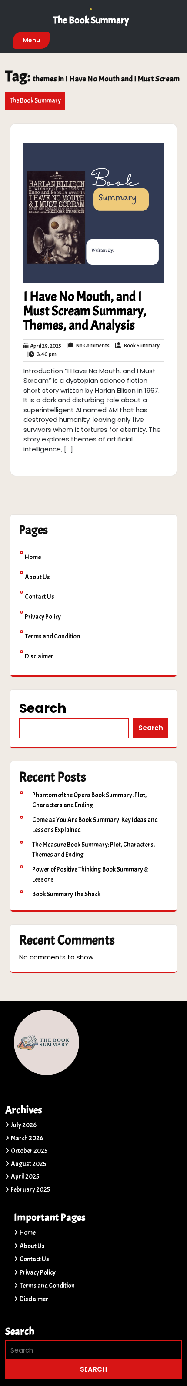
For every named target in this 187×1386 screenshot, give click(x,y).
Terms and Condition (52, 636)
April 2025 (25, 1176)
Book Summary (137, 346)
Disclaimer (39, 656)
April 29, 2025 (44, 346)
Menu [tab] (31, 40)
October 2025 (29, 1151)
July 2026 (24, 1125)
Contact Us (39, 597)
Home (33, 557)
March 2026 (27, 1138)
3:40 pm (42, 355)
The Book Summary (91, 20)
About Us (37, 577)
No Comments (88, 346)
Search (43, 708)
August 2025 (28, 1164)
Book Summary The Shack (66, 894)
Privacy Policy (43, 617)
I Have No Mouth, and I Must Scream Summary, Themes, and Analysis (85, 311)
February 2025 (30, 1190)
